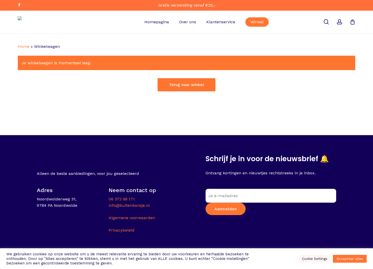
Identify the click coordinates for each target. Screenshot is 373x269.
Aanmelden (225, 208)
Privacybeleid (121, 230)
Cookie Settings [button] (314, 259)
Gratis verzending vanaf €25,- (186, 5)
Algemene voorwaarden (132, 217)
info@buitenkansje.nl (129, 205)
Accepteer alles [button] (349, 259)
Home (23, 46)
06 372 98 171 (122, 199)
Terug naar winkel (186, 84)
